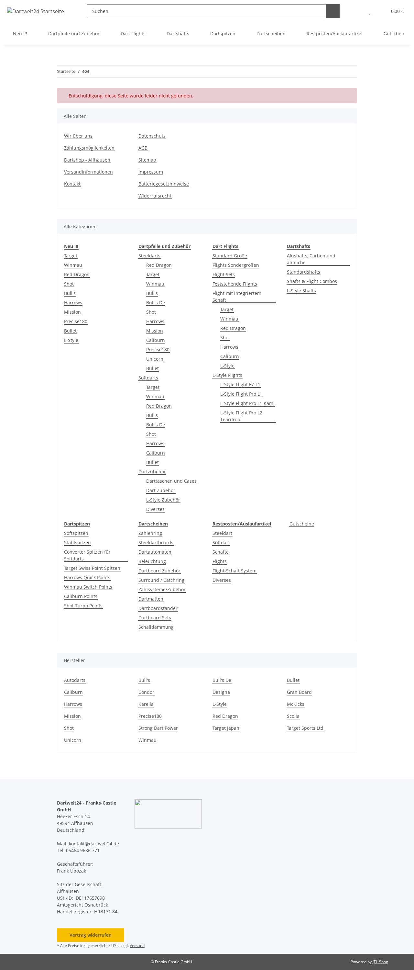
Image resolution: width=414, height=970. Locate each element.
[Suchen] (333, 11)
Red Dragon (77, 274)
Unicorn (154, 359)
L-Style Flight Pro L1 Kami (247, 403)
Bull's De (155, 302)
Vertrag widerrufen (91, 935)
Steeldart (222, 533)
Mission (72, 312)
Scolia (293, 716)
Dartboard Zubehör (159, 571)
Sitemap (147, 160)
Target (70, 256)
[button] (357, 11)
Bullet (70, 331)
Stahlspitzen (77, 542)
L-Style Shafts (301, 291)
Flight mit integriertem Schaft (236, 296)
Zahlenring (150, 533)
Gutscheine (301, 524)
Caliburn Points (80, 596)
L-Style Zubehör (163, 500)
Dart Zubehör (160, 490)
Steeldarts (149, 256)
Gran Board (299, 692)
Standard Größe (229, 256)
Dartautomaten (154, 552)
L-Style (71, 340)
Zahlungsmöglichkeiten (89, 148)
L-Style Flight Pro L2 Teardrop (241, 416)
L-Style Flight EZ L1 (240, 384)
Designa (221, 692)
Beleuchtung (152, 561)
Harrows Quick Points (87, 577)
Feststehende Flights (234, 284)
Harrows (73, 302)
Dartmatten (150, 599)
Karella (146, 704)
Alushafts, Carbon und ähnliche (311, 259)
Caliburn (155, 340)
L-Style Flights (227, 375)
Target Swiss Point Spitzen (92, 568)
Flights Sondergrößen (235, 265)
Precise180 (75, 321)
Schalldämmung (156, 627)
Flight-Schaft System (234, 571)
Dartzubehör (152, 471)
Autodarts (74, 680)
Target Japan (225, 728)
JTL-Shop (380, 961)
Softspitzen (76, 533)
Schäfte (220, 552)
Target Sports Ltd (305, 728)
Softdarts (148, 378)
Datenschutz (152, 136)
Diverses (155, 509)
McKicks (295, 704)
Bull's (70, 293)
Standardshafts (303, 272)
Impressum (150, 172)
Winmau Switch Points (88, 587)
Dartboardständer (158, 608)
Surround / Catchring (161, 580)
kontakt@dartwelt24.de (94, 843)
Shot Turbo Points (83, 606)
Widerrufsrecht (154, 196)
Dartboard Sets (154, 618)
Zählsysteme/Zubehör (162, 589)
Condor (146, 692)
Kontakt (72, 184)
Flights (219, 561)
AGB (142, 148)
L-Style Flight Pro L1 (241, 394)
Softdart (221, 542)
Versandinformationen (88, 172)
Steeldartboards (155, 542)
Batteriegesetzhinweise (163, 184)
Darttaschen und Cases (171, 481)
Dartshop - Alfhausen (87, 160)
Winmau (73, 265)
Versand (137, 945)
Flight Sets (223, 274)
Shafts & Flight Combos (312, 281)
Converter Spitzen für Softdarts (87, 555)
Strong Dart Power (158, 728)
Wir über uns (78, 136)
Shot (69, 284)
